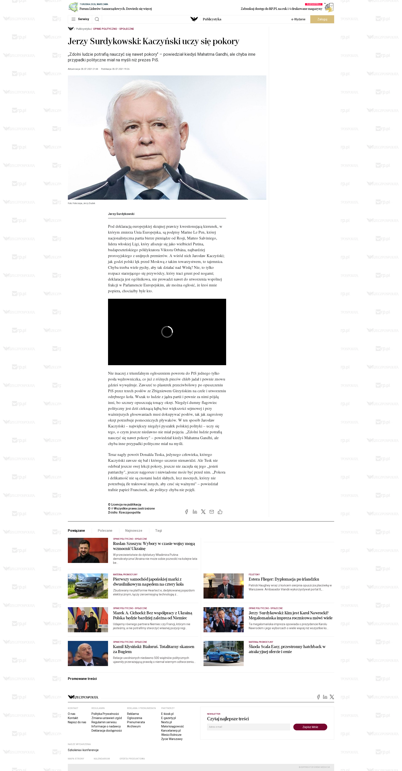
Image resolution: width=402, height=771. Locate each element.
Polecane (105, 531)
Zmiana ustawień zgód (106, 718)
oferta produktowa (132, 758)
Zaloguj (322, 19)
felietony (254, 574)
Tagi (158, 531)
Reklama (133, 713)
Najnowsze (133, 531)
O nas (71, 713)
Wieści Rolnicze (171, 734)
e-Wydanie (298, 19)
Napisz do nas (77, 722)
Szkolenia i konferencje (83, 750)
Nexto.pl (166, 722)
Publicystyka (212, 19)
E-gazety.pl (168, 718)
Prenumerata (136, 722)
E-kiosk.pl (167, 713)
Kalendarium (102, 758)
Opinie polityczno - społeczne (113, 28)
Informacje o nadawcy (106, 726)
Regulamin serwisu (104, 722)
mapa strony (76, 758)
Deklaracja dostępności (106, 730)
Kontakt (73, 718)
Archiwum (134, 726)
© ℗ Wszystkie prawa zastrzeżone (131, 508)
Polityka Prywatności (105, 713)
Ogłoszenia (134, 718)
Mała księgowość (172, 726)
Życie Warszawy (172, 739)
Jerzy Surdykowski (121, 214)
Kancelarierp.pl (171, 730)
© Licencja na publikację (125, 504)
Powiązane (76, 531)
